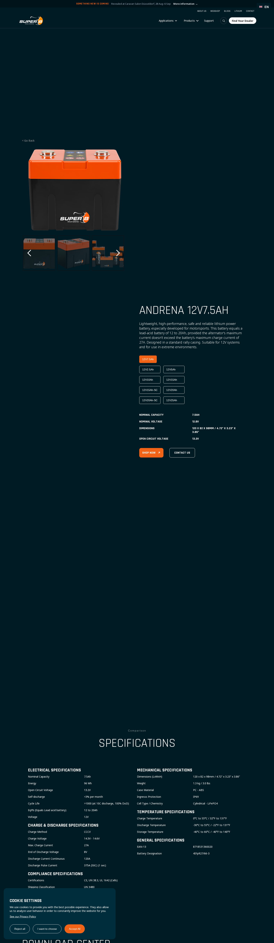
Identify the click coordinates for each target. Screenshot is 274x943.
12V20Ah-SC (150, 400)
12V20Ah (171, 390)
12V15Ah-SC (150, 390)
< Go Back (28, 140)
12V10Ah (147, 379)
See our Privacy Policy (23, 916)
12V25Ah (171, 400)
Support (209, 20)
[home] (31, 20)
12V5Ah (171, 369)
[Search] (223, 20)
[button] (168, 20)
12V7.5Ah (148, 359)
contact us (182, 453)
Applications (166, 20)
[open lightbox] (73, 189)
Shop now (151, 453)
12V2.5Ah (148, 369)
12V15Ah (171, 379)
